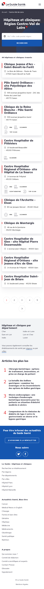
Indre (4, 338)
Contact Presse (8, 565)
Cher (4, 331)
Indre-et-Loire (28, 331)
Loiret (25, 338)
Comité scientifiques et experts (14, 561)
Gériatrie (5, 518)
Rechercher (22, 43)
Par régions (6, 472)
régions (29, 348)
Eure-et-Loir (7, 334)
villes (4, 351)
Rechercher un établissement (14, 468)
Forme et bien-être (9, 515)
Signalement (7, 572)
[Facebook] (25, 454)
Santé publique (8, 536)
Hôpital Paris (7, 482)
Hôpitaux (5, 522)
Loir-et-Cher (28, 334)
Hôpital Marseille (9, 490)
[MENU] (39, 4)
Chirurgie (5, 511)
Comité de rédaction (10, 557)
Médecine (6, 525)
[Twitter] (18, 454)
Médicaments (7, 529)
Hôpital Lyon (7, 486)
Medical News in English (12, 507)
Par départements (9, 475)
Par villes (5, 479)
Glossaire (5, 568)
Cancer (5, 504)
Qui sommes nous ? (10, 554)
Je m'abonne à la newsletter (22, 440)
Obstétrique (7, 532)
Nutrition (5, 540)
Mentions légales (22, 584)
